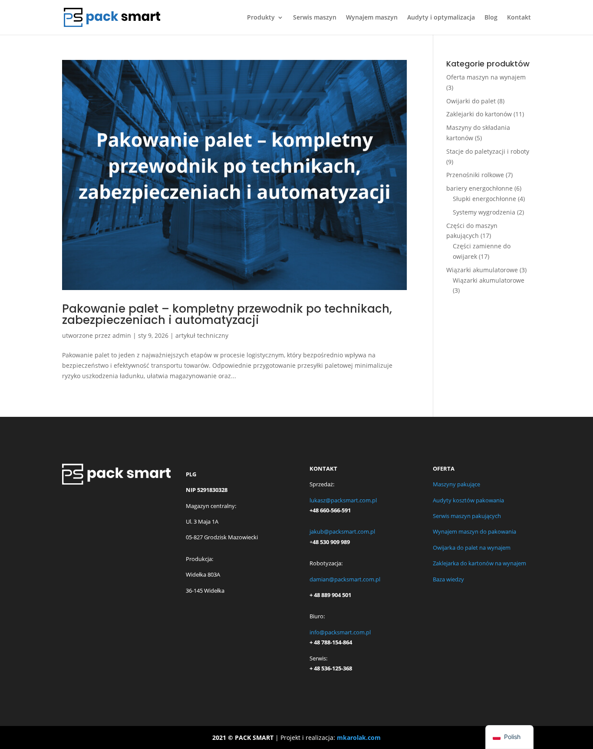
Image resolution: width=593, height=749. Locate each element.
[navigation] (509, 737)
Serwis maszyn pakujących (467, 516)
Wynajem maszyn (372, 17)
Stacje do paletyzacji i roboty (487, 151)
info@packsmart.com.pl (340, 632)
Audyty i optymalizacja (441, 17)
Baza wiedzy (448, 579)
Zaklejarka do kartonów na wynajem (479, 563)
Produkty (261, 17)
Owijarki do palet (471, 101)
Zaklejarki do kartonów (479, 114)
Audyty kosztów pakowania (468, 500)
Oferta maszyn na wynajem (486, 77)
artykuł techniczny (201, 335)
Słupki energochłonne (484, 199)
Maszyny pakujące (456, 484)
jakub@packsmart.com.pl (342, 531)
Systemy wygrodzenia (484, 212)
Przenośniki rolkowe (475, 175)
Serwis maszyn (314, 17)
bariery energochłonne (479, 188)
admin (121, 335)
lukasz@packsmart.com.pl (343, 500)
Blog (490, 17)
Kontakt (519, 17)
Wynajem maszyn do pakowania (474, 531)
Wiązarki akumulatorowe (482, 270)
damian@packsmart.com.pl (345, 579)
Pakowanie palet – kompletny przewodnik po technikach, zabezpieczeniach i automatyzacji (227, 314)
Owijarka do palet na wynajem (472, 547)
